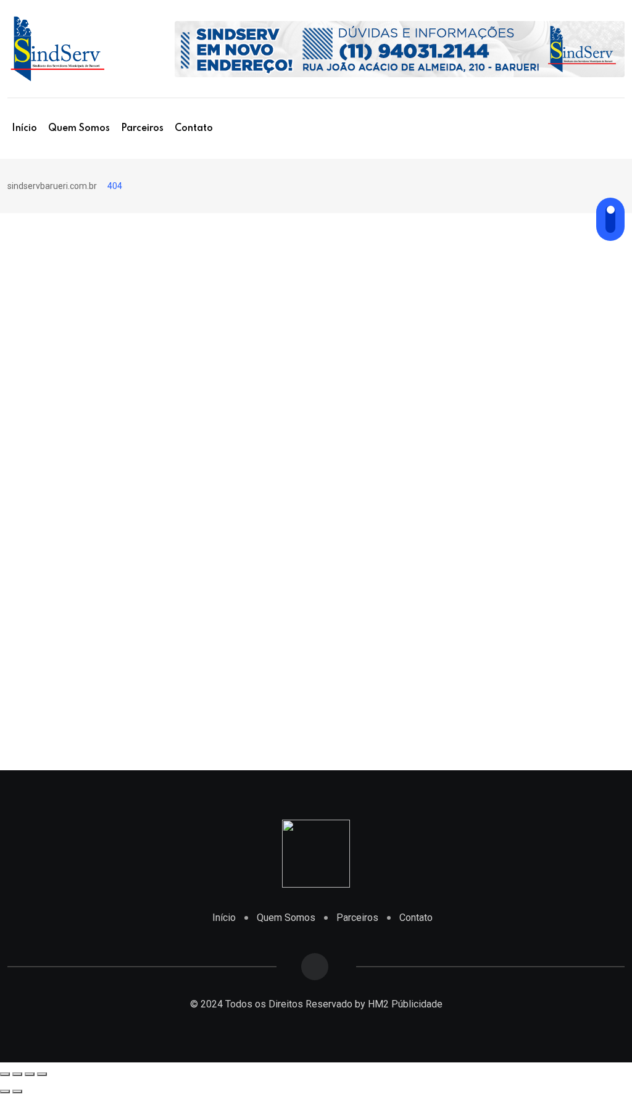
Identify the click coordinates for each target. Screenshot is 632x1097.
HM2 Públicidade (405, 1004)
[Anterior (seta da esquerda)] (5, 1091)
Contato (194, 128)
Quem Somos (79, 128)
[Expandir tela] (30, 1074)
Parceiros (142, 128)
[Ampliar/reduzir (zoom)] (42, 1074)
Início (24, 128)
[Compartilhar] (17, 1074)
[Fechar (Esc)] (5, 1074)
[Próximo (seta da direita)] (17, 1091)
